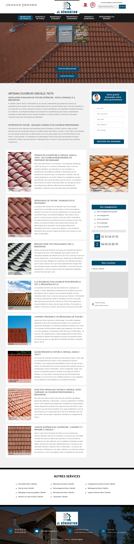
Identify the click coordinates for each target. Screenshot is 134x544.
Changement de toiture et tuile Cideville (101, 484)
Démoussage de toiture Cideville (64, 488)
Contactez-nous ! (67, 76)
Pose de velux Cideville (26, 488)
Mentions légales (77, 539)
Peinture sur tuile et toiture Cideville (30, 497)
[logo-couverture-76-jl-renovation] (67, 7)
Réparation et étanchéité (55, 18)
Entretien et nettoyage (40, 18)
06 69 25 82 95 (30, 5)
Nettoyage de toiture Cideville (98, 488)
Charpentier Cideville (60, 497)
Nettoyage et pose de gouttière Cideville (32, 492)
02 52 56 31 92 (14, 5)
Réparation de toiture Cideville (63, 484)
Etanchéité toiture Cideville (27, 484)
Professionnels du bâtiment (106, 18)
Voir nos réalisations (67, 69)
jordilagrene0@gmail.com (50, 531)
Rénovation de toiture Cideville (63, 492)
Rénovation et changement (72, 18)
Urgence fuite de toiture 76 (25, 18)
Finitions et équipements (89, 18)
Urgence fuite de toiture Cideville (99, 492)
